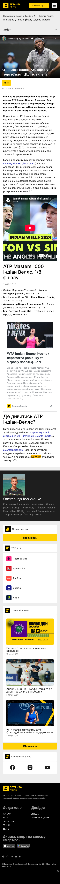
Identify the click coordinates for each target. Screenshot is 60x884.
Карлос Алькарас (15, 88)
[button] (55, 29)
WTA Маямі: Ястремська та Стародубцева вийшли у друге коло (29, 731)
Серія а (17, 588)
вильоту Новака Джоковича (19, 163)
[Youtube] (12, 857)
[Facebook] (3, 857)
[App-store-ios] (16, 857)
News (19, 16)
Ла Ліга (17, 578)
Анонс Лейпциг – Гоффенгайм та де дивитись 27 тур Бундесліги (29, 690)
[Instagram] (7, 857)
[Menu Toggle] (54, 5)
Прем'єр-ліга (20, 558)
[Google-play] (20, 857)
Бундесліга (19, 568)
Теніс (28, 16)
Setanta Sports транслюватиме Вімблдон (26, 649)
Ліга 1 (16, 597)
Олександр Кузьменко (18, 38)
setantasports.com (13, 449)
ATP (3, 88)
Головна (8, 16)
